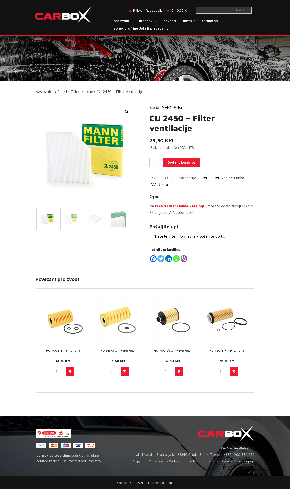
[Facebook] (153, 258)
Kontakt (188, 21)
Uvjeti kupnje (244, 461)
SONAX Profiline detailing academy (141, 28)
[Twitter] (160, 258)
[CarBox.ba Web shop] (67, 15)
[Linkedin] (168, 258)
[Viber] (184, 258)
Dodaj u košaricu (181, 162)
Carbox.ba (210, 21)
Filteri (62, 92)
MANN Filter (172, 107)
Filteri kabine (82, 92)
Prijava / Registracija (147, 10)
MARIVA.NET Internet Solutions (151, 482)
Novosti (170, 21)
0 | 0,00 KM (180, 10)
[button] (126, 111)
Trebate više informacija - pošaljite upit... (187, 236)
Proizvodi (121, 21)
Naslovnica (45, 92)
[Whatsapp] (176, 258)
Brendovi (146, 21)
